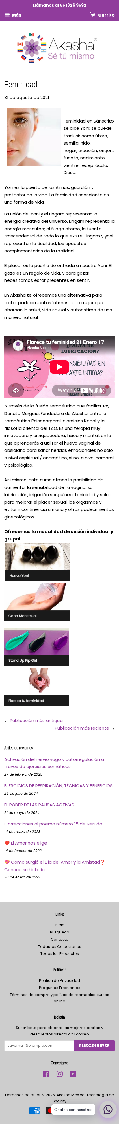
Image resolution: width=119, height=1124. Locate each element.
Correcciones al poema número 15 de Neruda (53, 824)
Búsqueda (59, 932)
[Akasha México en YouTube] (73, 1075)
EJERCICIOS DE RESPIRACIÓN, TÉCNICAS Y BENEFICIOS (58, 786)
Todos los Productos (59, 953)
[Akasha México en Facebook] (46, 1075)
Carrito (106, 15)
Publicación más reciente (82, 728)
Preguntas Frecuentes (59, 987)
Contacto (59, 939)
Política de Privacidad (59, 980)
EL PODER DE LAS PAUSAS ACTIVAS (39, 805)
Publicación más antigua (36, 720)
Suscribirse (94, 1045)
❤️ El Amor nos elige (25, 843)
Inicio (59, 924)
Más (16, 15)
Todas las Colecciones (59, 946)
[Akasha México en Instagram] (59, 1075)
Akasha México (71, 1094)
